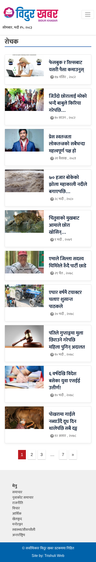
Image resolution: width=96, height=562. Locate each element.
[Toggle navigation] (87, 14)
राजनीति (17, 503)
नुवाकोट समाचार (22, 498)
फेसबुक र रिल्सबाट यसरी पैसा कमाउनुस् (66, 66)
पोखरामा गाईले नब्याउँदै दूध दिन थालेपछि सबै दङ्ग (63, 421)
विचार (16, 508)
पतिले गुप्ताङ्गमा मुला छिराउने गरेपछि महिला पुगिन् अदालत (67, 340)
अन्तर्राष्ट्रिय (18, 535)
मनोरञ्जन (17, 524)
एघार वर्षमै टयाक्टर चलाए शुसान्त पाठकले (65, 299)
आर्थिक (16, 514)
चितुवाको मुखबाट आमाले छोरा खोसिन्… (64, 225)
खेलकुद (17, 519)
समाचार (17, 492)
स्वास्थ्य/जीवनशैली (23, 530)
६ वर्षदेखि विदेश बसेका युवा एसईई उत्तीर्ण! (64, 380)
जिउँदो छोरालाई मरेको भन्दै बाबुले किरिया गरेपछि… (68, 103)
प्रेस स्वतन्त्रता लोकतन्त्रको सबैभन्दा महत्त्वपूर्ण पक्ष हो (67, 143)
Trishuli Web (54, 556)
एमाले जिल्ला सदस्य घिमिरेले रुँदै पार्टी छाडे (67, 262)
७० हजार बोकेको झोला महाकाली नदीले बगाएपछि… (68, 184)
